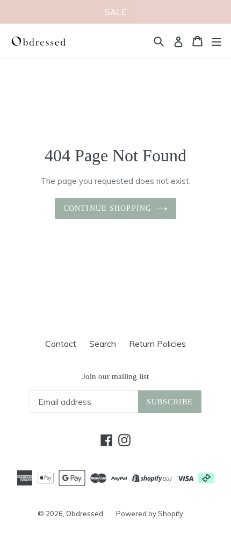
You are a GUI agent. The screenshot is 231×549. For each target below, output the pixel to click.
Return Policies (157, 343)
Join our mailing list (115, 376)
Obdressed (84, 513)
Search (102, 343)
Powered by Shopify (149, 513)
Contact (60, 343)
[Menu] (216, 41)
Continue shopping (107, 208)
